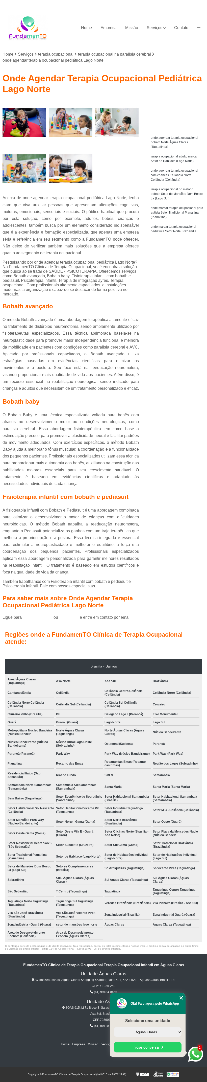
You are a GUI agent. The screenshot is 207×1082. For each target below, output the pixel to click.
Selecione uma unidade (147, 1021)
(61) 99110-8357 (105, 1026)
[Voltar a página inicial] (28, 28)
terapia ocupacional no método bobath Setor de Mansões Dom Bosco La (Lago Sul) (177, 194)
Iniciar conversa (146, 1047)
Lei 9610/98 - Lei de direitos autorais (98, 948)
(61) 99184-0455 (38, 617)
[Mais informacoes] (198, 28)
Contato (181, 28)
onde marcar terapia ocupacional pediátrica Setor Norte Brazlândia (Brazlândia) (173, 231)
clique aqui (69, 617)
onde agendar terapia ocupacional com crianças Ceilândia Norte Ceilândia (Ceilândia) (174, 175)
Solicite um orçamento (177, 105)
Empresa (108, 28)
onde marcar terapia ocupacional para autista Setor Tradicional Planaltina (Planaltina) (177, 212)
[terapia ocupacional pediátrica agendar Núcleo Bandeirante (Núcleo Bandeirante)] (70, 122)
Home (86, 28)
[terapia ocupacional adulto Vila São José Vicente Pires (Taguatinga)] (24, 169)
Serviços (154, 28)
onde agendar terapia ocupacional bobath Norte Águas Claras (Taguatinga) (174, 142)
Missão (131, 28)
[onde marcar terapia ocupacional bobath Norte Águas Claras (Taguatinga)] (117, 122)
